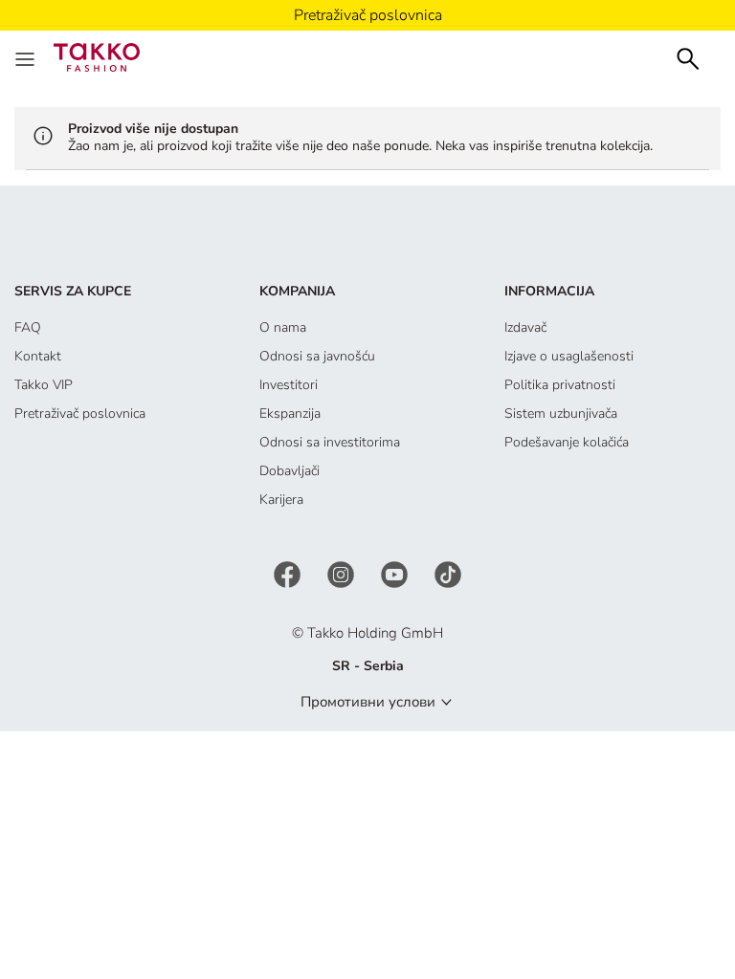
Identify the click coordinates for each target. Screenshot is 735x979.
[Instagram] (342, 573)
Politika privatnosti (559, 385)
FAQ (27, 327)
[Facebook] (289, 573)
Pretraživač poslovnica (79, 413)
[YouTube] (396, 573)
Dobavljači (289, 471)
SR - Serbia (368, 666)
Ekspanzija (290, 413)
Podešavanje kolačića (566, 442)
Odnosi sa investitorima (329, 442)
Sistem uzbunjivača (560, 413)
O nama (282, 327)
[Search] (688, 57)
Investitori (288, 385)
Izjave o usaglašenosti (569, 356)
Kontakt (37, 356)
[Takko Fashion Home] (97, 56)
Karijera (281, 499)
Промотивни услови (368, 701)
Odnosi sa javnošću (317, 356)
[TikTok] (447, 573)
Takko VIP (43, 385)
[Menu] (26, 57)
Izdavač (525, 327)
